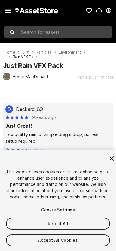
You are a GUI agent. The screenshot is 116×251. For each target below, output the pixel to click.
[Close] (111, 158)
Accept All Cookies (58, 240)
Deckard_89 (29, 109)
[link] (89, 10)
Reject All (58, 223)
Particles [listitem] (44, 52)
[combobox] (58, 32)
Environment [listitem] (70, 52)
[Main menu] (8, 11)
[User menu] (109, 11)
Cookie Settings (58, 209)
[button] (99, 10)
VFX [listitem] (25, 52)
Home (9, 52)
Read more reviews (24, 149)
